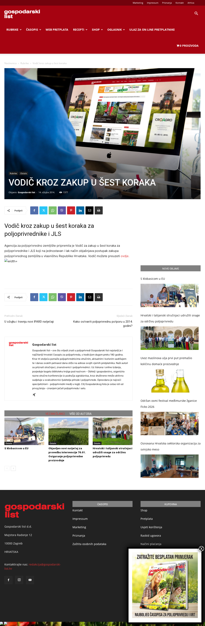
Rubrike (12, 29)
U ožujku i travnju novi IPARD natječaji (29, 321)
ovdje (125, 256)
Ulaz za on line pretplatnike (152, 29)
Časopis (32, 29)
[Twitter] (43, 210)
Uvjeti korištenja (151, 527)
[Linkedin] (80, 210)
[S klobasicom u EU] (24, 431)
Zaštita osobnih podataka (89, 544)
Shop (96, 29)
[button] (196, 14)
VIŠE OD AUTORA (80, 413)
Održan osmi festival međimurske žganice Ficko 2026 (169, 404)
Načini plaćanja (151, 544)
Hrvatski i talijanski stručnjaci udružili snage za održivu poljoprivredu (112, 452)
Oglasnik (114, 29)
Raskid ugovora (151, 535)
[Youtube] (30, 580)
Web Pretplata (57, 29)
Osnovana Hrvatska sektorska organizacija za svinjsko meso (171, 446)
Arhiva (191, 2)
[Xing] (35, 395)
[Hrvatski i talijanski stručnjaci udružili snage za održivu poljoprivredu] (113, 431)
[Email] (89, 210)
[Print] (99, 210)
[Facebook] (34, 210)
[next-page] (13, 468)
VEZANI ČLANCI (55, 413)
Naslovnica (10, 63)
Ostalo (23, 173)
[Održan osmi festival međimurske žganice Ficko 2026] (170, 423)
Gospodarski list (26, 192)
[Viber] (62, 210)
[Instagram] (19, 580)
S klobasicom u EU (16, 448)
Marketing (138, 2)
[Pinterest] (71, 210)
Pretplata (147, 519)
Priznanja (167, 2)
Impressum (152, 2)
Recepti (78, 29)
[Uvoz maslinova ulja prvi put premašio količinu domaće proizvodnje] (170, 381)
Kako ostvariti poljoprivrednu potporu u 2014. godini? (103, 324)
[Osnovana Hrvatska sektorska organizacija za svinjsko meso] (170, 466)
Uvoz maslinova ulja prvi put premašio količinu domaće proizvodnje (166, 361)
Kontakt (180, 2)
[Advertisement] (68, 275)
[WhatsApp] (53, 210)
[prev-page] (6, 468)
